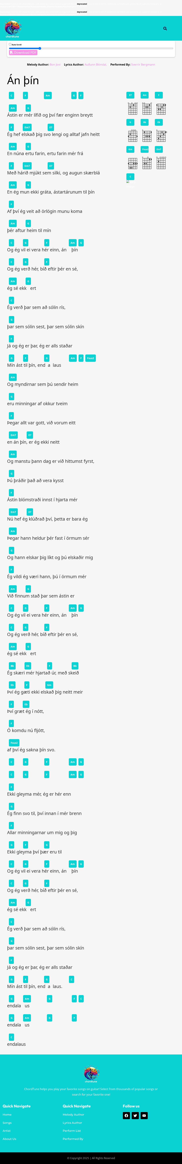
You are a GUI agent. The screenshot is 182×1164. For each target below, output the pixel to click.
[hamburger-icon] (174, 28)
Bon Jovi (55, 64)
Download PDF (24, 52)
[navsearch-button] (165, 28)
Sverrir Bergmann (143, 64)
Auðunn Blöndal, (96, 64)
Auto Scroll (16, 44)
